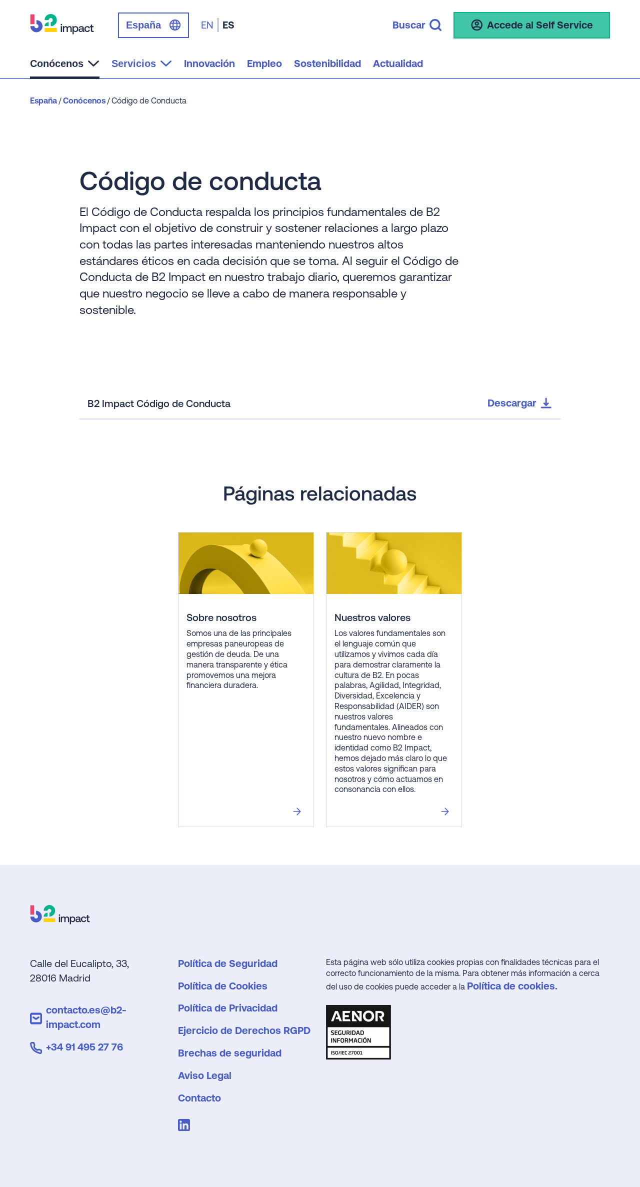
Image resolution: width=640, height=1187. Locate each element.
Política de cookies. (512, 986)
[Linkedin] (186, 1127)
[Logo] (60, 920)
